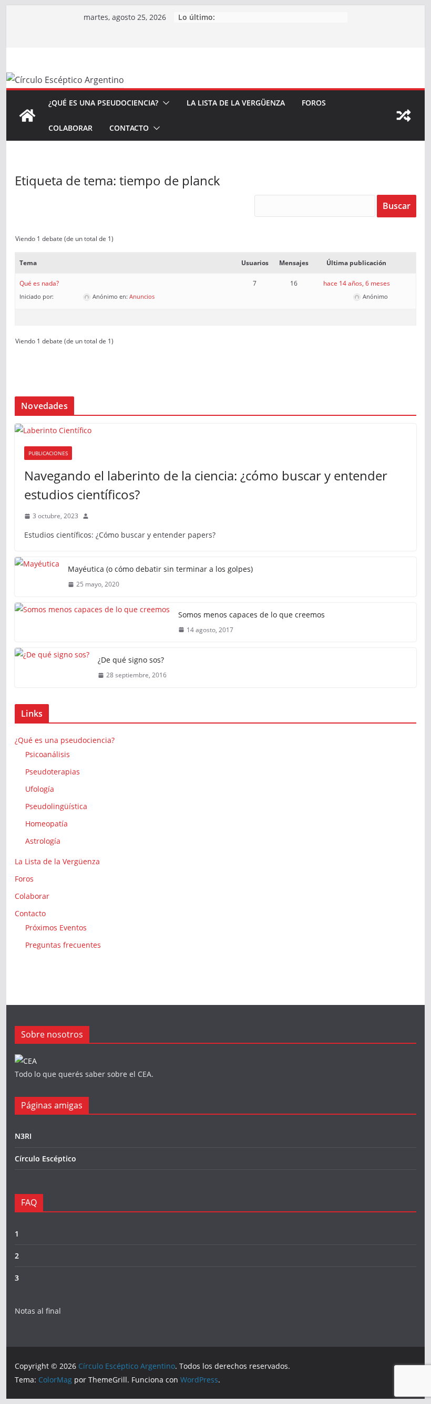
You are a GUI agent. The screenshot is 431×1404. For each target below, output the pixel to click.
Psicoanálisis (47, 754)
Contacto (129, 128)
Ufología (39, 789)
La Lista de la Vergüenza (236, 103)
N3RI (23, 1136)
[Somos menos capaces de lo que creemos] (92, 622)
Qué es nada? (39, 283)
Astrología (42, 841)
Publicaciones (48, 453)
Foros (314, 103)
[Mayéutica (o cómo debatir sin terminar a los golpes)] (37, 576)
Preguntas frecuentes (63, 945)
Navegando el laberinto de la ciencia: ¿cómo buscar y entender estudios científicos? (205, 485)
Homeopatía (46, 824)
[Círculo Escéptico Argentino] (27, 115)
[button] (164, 103)
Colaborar (70, 128)
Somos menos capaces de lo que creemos (251, 615)
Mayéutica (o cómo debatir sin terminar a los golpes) (160, 569)
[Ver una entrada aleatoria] (403, 115)
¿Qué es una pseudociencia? (103, 103)
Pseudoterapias (52, 772)
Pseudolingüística (56, 806)
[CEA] (26, 1061)
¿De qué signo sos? (131, 660)
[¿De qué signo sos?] (52, 667)
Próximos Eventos (56, 927)
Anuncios (142, 296)
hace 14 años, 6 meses (356, 283)
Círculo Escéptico (45, 1159)
